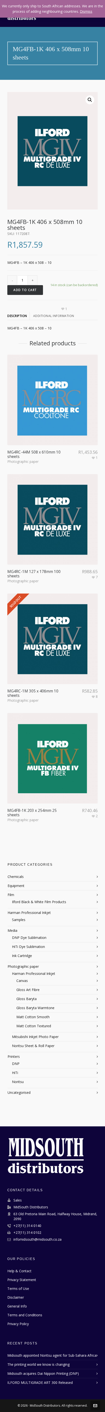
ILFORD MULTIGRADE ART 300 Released (40, 1382)
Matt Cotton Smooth (33, 1017)
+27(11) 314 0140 (27, 1225)
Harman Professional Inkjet (29, 912)
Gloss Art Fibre (28, 989)
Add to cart (25, 290)
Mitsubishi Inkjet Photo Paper (35, 1036)
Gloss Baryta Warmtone (35, 1007)
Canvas (22, 980)
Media (12, 930)
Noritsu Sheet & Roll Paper (33, 1045)
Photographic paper (23, 461)
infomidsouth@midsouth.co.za (37, 1239)
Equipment (16, 885)
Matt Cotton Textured (33, 1026)
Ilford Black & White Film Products (39, 901)
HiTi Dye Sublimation (28, 946)
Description (17, 316)
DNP (16, 1063)
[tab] (18, 316)
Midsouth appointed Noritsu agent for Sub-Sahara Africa (51, 1355)
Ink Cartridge (22, 955)
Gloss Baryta (26, 998)
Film (11, 894)
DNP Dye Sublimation (29, 937)
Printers (14, 1056)
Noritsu (18, 1081)
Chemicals (16, 876)
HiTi (15, 1072)
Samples (18, 919)
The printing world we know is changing (38, 1364)
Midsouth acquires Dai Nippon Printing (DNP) (43, 1373)
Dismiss (86, 11)
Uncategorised (19, 1092)
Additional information (53, 316)
